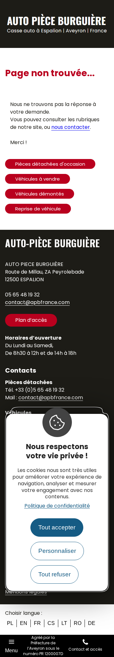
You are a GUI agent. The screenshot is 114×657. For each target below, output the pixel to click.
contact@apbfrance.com (37, 302)
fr (37, 623)
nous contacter (70, 127)
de (91, 623)
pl (10, 623)
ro (77, 623)
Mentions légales (26, 591)
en (23, 623)
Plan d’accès (31, 320)
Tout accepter (56, 527)
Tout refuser (54, 574)
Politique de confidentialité (57, 505)
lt (64, 623)
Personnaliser (57, 551)
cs (51, 623)
